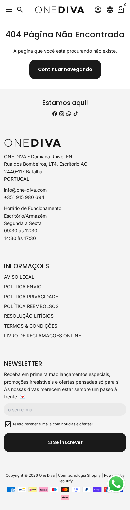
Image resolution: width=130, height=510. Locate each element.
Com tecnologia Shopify (79, 475)
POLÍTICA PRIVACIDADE (31, 296)
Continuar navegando (65, 69)
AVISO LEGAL (19, 277)
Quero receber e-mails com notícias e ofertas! (53, 424)
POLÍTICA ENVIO (23, 286)
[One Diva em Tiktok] (75, 113)
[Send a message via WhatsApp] (116, 483)
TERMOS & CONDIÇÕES (30, 326)
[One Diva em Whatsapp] (68, 113)
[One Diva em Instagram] (61, 113)
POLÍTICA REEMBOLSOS (31, 306)
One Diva (47, 475)
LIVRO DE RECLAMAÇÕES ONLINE (42, 335)
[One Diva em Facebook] (54, 113)
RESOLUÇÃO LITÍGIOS (29, 316)
